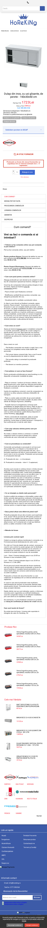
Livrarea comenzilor (12, 210)
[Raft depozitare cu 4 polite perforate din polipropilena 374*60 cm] (8, 707)
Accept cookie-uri (32, 925)
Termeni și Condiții (30, 847)
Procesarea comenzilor (14, 206)
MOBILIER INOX (14, 31)
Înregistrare (6, 839)
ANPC (4, 855)
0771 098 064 (15, 887)
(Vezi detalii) (20, 413)
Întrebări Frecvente (30, 835)
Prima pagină (5, 31)
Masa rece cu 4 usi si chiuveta (28, 717)
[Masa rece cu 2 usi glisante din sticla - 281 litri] (8, 733)
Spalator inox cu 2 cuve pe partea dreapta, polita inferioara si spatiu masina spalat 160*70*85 (27, 757)
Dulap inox (23, 31)
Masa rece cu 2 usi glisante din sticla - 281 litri (29, 731)
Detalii (24, 921)
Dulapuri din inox (9, 121)
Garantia (8, 215)
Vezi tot (39, 816)
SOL (3, 859)
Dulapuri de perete (28, 118)
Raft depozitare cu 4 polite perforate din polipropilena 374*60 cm (28, 706)
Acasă (4, 835)
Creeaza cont (21, 329)
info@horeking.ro (15, 883)
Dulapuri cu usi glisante (12, 118)
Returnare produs (30, 839)
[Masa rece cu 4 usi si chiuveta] (8, 720)
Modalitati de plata (12, 201)
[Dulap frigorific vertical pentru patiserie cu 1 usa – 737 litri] (8, 746)
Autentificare (6, 843)
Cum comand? (9, 196)
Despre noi (8, 219)
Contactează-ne (29, 843)
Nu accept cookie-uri (14, 925)
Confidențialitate (7, 851)
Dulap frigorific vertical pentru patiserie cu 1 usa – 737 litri (30, 744)
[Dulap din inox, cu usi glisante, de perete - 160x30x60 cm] (23, 76)
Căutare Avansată (8, 847)
